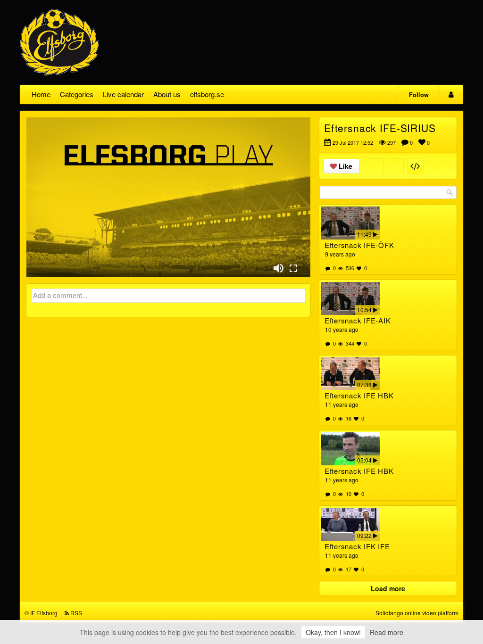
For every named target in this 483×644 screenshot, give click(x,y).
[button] (278, 268)
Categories (76, 94)
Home (41, 94)
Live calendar (123, 94)
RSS (76, 613)
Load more (388, 588)
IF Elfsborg (44, 613)
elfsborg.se (207, 94)
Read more (386, 632)
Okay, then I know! (333, 632)
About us (167, 94)
